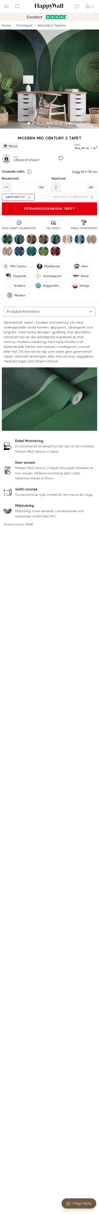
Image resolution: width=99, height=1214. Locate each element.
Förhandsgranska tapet (49, 209)
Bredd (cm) (10, 178)
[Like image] (60, 158)
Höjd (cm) (58, 178)
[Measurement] (29, 171)
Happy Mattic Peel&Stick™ (71, 197)
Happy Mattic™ (16, 197)
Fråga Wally (82, 1203)
